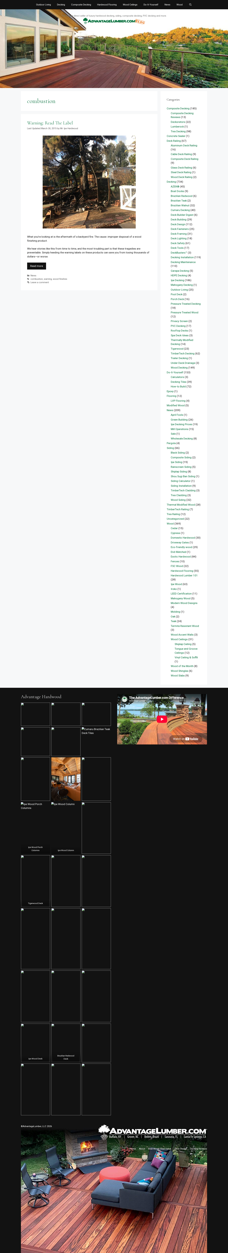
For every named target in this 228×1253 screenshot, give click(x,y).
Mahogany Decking (182, 284)
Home (133, 1148)
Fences (175, 561)
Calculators (177, 377)
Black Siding (178, 452)
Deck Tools (177, 247)
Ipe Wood (176, 584)
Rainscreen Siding (181, 466)
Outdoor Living (43, 4)
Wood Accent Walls (182, 634)
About (142, 1148)
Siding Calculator (181, 481)
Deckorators (178, 121)
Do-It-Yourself (151, 4)
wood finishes (60, 279)
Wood (180, 4)
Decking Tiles (178, 381)
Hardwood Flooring (107, 4)
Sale (173, 433)
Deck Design (178, 224)
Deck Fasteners (180, 228)
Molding (175, 611)
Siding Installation (181, 485)
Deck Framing (179, 233)
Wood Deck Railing (181, 177)
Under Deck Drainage (183, 362)
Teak (173, 621)
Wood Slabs (178, 675)
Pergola (171, 443)
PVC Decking (178, 325)
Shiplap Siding (179, 471)
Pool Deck (176, 294)
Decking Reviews (198, 1148)
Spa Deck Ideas (180, 335)
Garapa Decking (180, 270)
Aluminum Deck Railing (184, 145)
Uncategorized (175, 518)
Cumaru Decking (180, 210)
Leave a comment (40, 282)
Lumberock (177, 126)
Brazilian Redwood (181, 195)
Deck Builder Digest (182, 214)
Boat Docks (177, 191)
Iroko (174, 588)
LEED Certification (181, 593)
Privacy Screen (179, 321)
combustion (37, 279)
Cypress (175, 533)
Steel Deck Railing (181, 172)
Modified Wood (176, 405)
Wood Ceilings (130, 4)
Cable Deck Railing (181, 154)
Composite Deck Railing (184, 158)
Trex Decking (178, 131)
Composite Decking (81, 4)
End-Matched (178, 551)
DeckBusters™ (179, 252)
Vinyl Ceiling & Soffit (186, 657)
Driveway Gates (180, 542)
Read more (36, 266)
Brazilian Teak (179, 200)
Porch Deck (177, 299)
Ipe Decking (177, 280)
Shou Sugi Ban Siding (183, 476)
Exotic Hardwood (181, 556)
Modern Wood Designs (184, 603)
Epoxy (170, 391)
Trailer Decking (179, 358)
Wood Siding (178, 499)
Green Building (179, 419)
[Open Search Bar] (190, 4)
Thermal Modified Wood (181, 504)
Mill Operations (179, 429)
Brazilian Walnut (180, 205)
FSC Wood (177, 566)
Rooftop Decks (179, 330)
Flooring (171, 395)
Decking (61, 4)
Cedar (174, 528)
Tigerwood (177, 348)
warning (48, 279)
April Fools (177, 414)
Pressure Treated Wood (184, 312)
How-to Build (178, 386)
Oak (173, 616)
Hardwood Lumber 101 (184, 575)
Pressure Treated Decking (186, 303)
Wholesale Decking (182, 438)
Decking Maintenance (183, 262)
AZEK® (175, 186)
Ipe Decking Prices (181, 424)
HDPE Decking (179, 275)
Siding (170, 448)
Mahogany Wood (180, 598)
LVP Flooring (178, 400)
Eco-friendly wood (181, 547)
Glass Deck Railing (181, 167)
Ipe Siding (176, 462)
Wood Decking (179, 367)
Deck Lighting (179, 238)
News (167, 4)
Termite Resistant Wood (185, 626)
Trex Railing (173, 514)
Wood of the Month (182, 666)
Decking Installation (182, 257)
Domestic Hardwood (183, 537)
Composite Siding (181, 457)
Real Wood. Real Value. (160, 1148)
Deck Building (178, 219)
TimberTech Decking (182, 353)
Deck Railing (174, 140)
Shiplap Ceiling (183, 644)
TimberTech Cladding (183, 490)
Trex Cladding (179, 495)
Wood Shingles (179, 670)
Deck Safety (178, 243)
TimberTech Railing (178, 509)
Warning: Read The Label (50, 123)
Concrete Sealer (176, 136)
